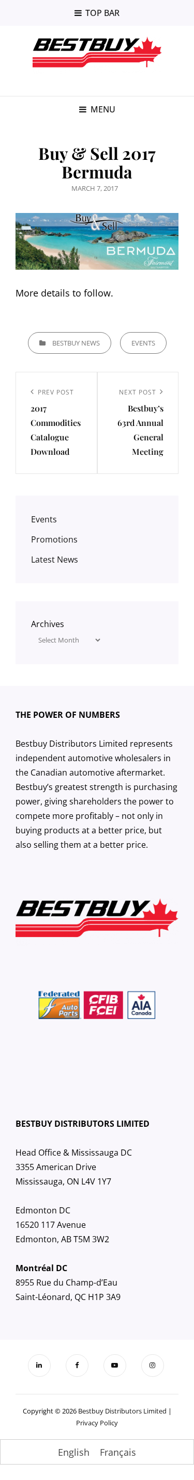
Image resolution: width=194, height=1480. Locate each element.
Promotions (54, 539)
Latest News (54, 559)
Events (143, 343)
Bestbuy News (76, 343)
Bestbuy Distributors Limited (122, 1411)
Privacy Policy (97, 1422)
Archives (47, 624)
